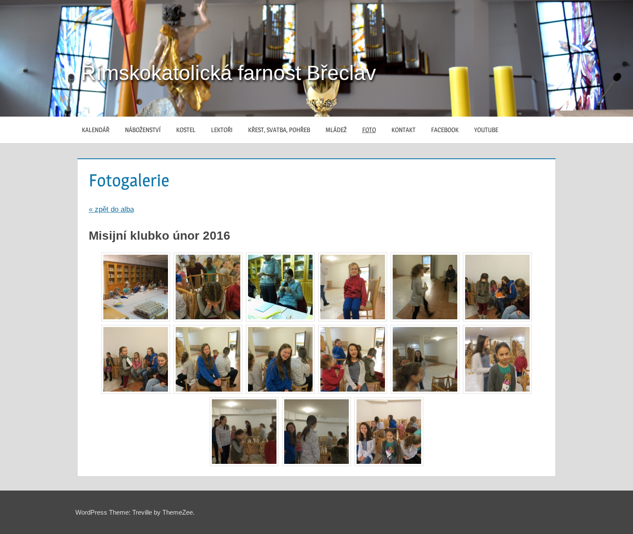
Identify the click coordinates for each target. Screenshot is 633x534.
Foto (369, 130)
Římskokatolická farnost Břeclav (228, 73)
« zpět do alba (111, 209)
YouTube (486, 130)
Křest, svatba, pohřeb (279, 130)
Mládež (336, 130)
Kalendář (95, 130)
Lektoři (222, 130)
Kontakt (403, 130)
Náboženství (143, 130)
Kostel (185, 130)
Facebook (445, 130)
